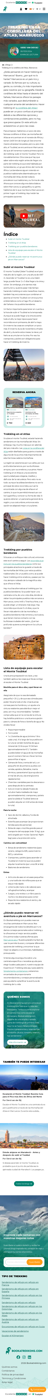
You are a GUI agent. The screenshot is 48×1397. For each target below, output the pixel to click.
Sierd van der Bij (29, 48)
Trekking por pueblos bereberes (22, 246)
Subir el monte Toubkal (18, 239)
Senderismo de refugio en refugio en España (20, 1290)
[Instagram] (24, 1358)
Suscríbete (34, 1262)
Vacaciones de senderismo (15, 1331)
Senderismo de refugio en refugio (18, 1302)
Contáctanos (8, 1371)
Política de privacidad (13, 1374)
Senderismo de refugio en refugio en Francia (20, 1283)
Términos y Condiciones (14, 1378)
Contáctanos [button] (38, 1389)
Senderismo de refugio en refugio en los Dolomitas (22, 1307)
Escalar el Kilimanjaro (13, 1335)
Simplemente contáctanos (15, 971)
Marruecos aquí (11, 940)
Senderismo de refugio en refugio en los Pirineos (22, 1296)
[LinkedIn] (30, 1358)
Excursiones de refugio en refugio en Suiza (23, 1326)
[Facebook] (19, 1358)
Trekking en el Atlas (17, 243)
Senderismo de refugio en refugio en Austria (20, 1320)
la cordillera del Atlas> (27, 108)
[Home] (3, 65)
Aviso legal (7, 1382)
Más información (16, 1042)
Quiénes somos (9, 1367)
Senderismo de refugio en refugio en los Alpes (22, 1314)
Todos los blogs (22, 1184)
